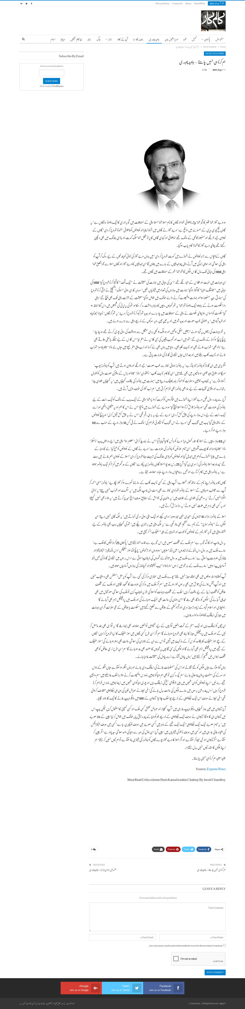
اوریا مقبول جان (171, 39)
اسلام (52, 39)
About (188, 3)
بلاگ (98, 39)
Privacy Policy (162, 3)
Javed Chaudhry (214, 53)
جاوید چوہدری (154, 39)
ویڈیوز (62, 39)
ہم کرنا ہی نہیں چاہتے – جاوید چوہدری (211, 869)
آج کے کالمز (122, 39)
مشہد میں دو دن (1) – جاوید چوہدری (102, 869)
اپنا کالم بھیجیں (76, 39)
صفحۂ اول (219, 39)
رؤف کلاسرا (138, 39)
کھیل (194, 39)
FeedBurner (57, 86)
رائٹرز (110, 39)
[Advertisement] (157, 101)
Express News (216, 769)
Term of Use (199, 3)
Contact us (177, 3)
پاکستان (207, 39)
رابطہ (89, 39)
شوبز (185, 39)
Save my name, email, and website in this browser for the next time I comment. (185, 946)
